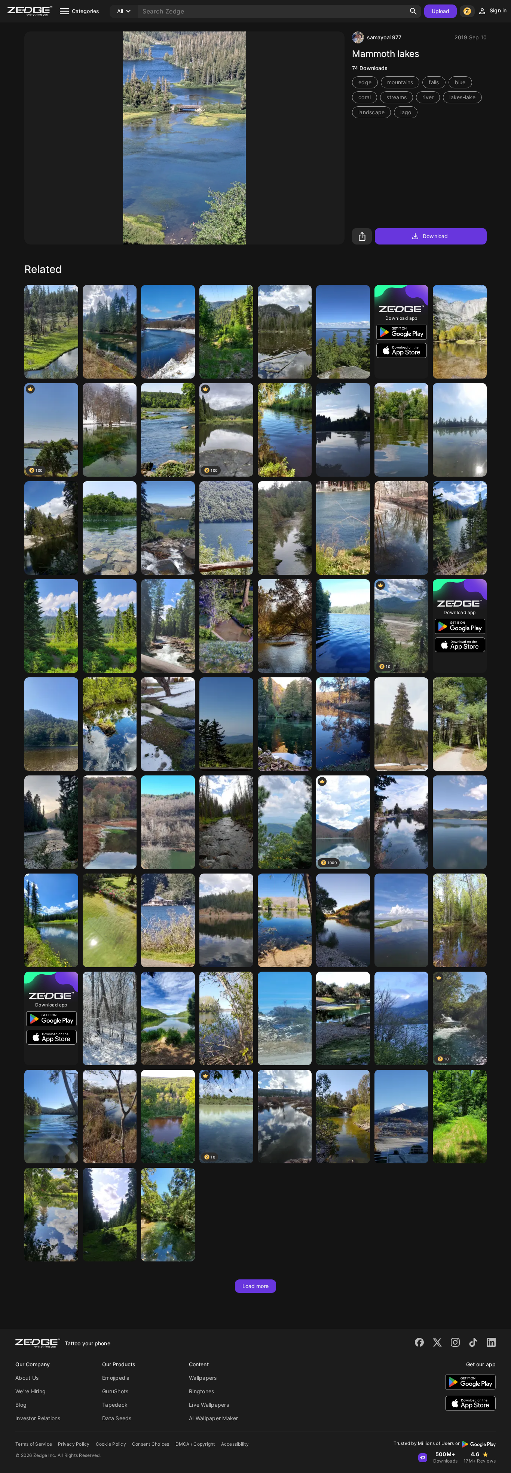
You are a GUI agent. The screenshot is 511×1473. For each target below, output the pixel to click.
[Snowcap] (401, 1116)
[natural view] (343, 626)
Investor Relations (38, 1418)
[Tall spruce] (401, 724)
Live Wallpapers (209, 1404)
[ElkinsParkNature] (401, 528)
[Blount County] (285, 626)
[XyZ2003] (226, 528)
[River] (285, 528)
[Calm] (460, 724)
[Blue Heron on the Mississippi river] (401, 430)
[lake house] (168, 920)
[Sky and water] (401, 920)
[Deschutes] (51, 332)
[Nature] (285, 332)
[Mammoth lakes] (168, 528)
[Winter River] (168, 332)
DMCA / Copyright (195, 1444)
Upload (441, 11)
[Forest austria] (110, 1214)
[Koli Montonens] (343, 332)
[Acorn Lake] (51, 1116)
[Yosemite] (460, 332)
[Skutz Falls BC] (110, 332)
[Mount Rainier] (51, 626)
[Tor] (343, 528)
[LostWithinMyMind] (226, 1018)
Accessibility (235, 1444)
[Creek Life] (285, 430)
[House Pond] (343, 1018)
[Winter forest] (110, 1018)
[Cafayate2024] (285, 920)
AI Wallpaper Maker (213, 1418)
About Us (27, 1378)
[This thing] (343, 430)
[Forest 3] (226, 332)
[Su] (168, 1214)
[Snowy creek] (168, 724)
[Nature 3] (460, 430)
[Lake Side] (401, 1018)
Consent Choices (150, 1444)
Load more (255, 1286)
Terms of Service (33, 1444)
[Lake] (110, 528)
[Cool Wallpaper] (285, 1018)
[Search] (413, 11)
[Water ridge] (343, 920)
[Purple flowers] (226, 626)
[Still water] (110, 724)
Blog (21, 1404)
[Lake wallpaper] (460, 920)
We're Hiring (30, 1391)
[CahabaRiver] (168, 430)
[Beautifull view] (168, 822)
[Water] (110, 920)
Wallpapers (203, 1378)
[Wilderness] (226, 822)
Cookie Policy (111, 1444)
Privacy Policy (74, 1444)
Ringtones (201, 1391)
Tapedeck (115, 1404)
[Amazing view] (168, 1116)
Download (435, 236)
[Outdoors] (168, 1018)
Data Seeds (117, 1418)
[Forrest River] (168, 626)
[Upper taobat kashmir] (51, 822)
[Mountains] (226, 724)
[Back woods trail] (460, 1116)
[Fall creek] (110, 822)
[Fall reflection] (343, 724)
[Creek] (110, 1116)
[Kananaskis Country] (51, 920)
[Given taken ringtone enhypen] (51, 724)
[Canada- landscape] (460, 528)
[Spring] (51, 1214)
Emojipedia (116, 1378)
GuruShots (115, 1391)
